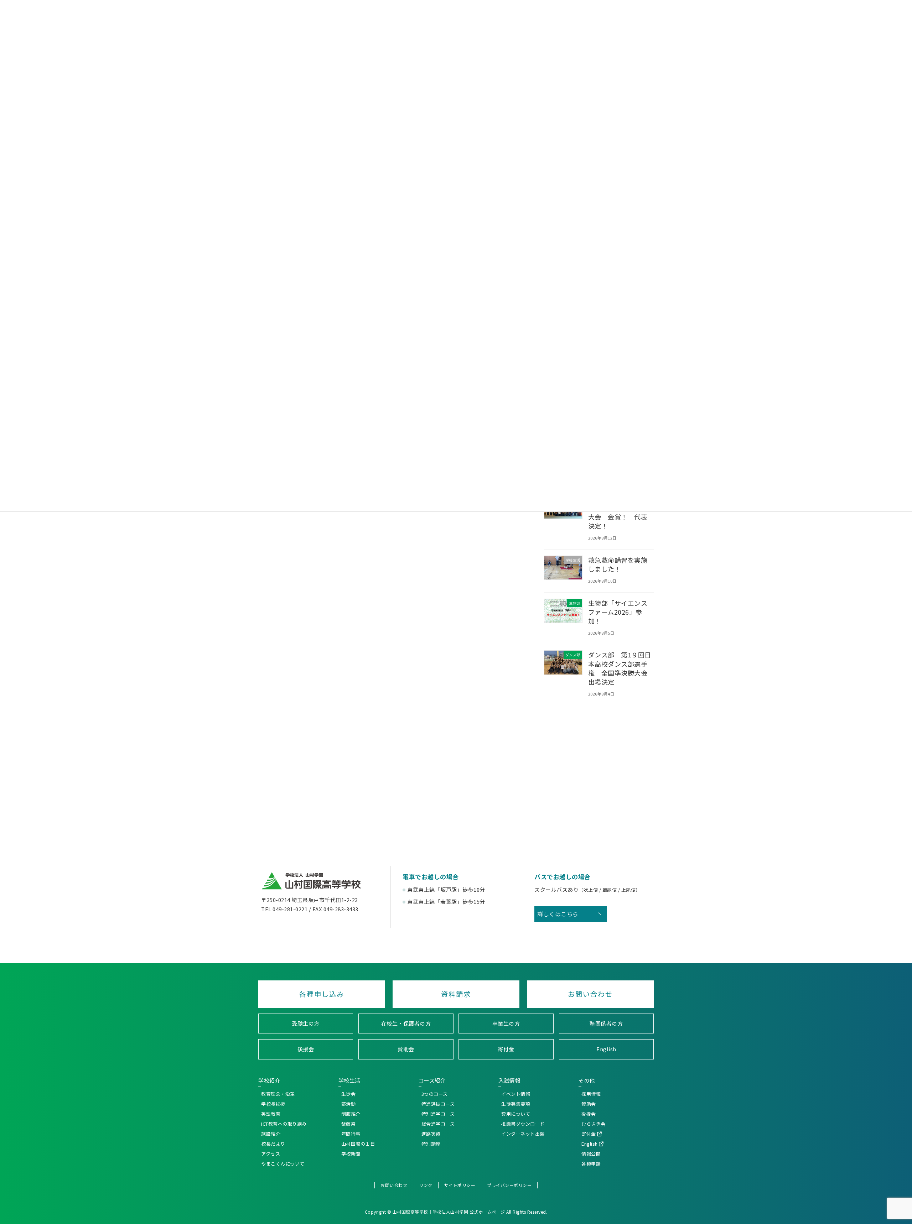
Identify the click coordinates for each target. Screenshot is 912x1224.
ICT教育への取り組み (284, 1123)
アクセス (270, 1153)
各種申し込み (321, 994)
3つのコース (434, 1093)
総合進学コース (438, 1123)
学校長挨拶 (273, 1103)
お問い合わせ (590, 994)
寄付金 (506, 1049)
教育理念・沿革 (278, 1093)
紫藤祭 (348, 1123)
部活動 (348, 1103)
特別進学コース (438, 1113)
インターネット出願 (523, 1133)
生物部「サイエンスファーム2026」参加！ (618, 611)
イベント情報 (515, 1093)
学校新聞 (351, 1153)
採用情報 (591, 1093)
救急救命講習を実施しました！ (618, 564)
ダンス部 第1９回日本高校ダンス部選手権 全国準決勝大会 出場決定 (621, 668)
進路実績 (431, 1133)
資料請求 (456, 994)
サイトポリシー (460, 1185)
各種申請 (591, 1163)
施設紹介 (270, 1133)
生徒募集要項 (515, 1103)
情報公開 (591, 1153)
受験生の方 (306, 1023)
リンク (425, 1185)
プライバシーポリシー (509, 1185)
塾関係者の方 (606, 1023)
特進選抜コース (438, 1103)
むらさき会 (593, 1123)
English (606, 1049)
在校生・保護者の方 (406, 1023)
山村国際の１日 (358, 1143)
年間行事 (351, 1133)
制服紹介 (351, 1113)
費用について (515, 1113)
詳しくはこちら (558, 914)
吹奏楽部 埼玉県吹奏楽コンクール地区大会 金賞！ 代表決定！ (618, 512)
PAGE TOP (904, 1070)
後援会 (305, 1049)
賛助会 (406, 1049)
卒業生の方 (506, 1023)
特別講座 (431, 1143)
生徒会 (348, 1093)
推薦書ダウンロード (523, 1123)
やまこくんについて (283, 1163)
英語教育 (270, 1113)
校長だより (273, 1143)
